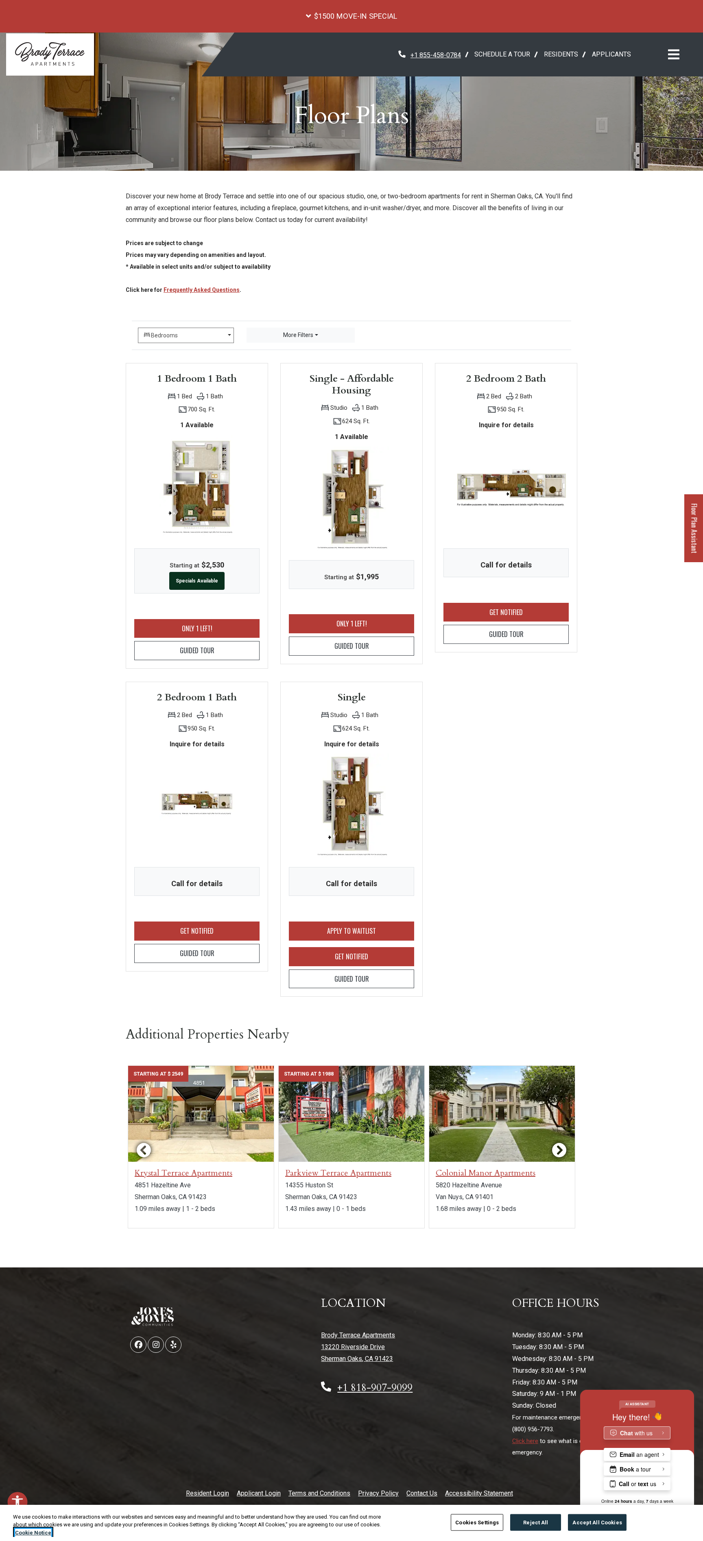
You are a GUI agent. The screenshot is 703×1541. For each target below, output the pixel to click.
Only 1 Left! (221, 628)
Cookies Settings (477, 1522)
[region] (351, 1523)
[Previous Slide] (143, 1150)
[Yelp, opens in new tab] (173, 1345)
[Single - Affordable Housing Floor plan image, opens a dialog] (351, 499)
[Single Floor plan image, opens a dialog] (351, 806)
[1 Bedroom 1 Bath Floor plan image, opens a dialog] (197, 487)
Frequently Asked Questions (202, 290)
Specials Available (197, 581)
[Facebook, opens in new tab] (138, 1345)
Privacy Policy (378, 1493)
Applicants (615, 54)
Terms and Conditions (319, 1493)
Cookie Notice (33, 1533)
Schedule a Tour (502, 54)
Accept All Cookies (597, 1522)
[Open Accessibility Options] (17, 1504)
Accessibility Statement (479, 1493)
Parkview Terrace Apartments (338, 1173)
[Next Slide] (559, 1150)
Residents (564, 54)
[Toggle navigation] (673, 54)
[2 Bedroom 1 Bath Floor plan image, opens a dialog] (197, 806)
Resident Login (207, 1493)
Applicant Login (259, 1493)
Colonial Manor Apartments (485, 1173)
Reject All (535, 1522)
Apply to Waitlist (366, 931)
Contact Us (421, 1493)
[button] (351, 16)
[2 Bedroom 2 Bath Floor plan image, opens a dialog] (506, 487)
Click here (525, 1441)
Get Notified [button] (529, 612)
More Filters (298, 335)
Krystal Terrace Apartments (183, 1173)
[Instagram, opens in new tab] (156, 1345)
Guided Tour (220, 650)
